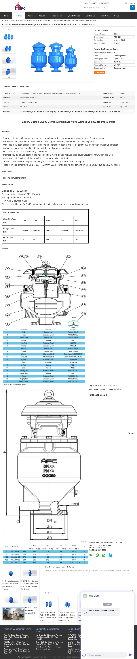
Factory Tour (57, 16)
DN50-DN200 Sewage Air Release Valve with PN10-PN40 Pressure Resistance (29, 585)
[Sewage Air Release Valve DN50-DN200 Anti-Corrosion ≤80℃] (11, 599)
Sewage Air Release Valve (27, 21)
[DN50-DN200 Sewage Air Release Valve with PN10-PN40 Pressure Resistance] (30, 573)
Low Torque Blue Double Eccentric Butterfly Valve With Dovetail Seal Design (80, 644)
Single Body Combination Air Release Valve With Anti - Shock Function (49, 643)
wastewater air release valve (105, 385)
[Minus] (130, 595)
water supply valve (96, 389)
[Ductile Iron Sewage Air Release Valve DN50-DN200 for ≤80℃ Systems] (11, 573)
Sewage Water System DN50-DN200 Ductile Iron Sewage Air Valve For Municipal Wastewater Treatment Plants (67, 619)
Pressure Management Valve (17, 629)
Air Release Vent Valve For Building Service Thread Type (49, 648)
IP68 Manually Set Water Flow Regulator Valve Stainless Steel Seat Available (17, 644)
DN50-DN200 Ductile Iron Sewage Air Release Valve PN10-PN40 (29, 612)
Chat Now (104, 16)
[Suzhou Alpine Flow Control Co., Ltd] (16, 6)
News (116, 16)
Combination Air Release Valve (47, 630)
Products (18, 16)
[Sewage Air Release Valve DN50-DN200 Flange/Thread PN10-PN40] (49, 604)
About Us (42, 16)
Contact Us (90, 16)
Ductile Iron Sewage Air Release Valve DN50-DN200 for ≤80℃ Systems (10, 585)
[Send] (130, 655)
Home (6, 16)
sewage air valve (114, 389)
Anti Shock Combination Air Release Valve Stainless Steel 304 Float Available (49, 637)
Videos (30, 16)
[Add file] (84, 655)
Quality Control (74, 16)
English (130, 3)
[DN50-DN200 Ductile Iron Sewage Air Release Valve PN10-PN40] (30, 599)
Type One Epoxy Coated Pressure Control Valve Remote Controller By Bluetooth (16, 637)
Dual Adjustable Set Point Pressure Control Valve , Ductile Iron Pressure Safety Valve (17, 651)
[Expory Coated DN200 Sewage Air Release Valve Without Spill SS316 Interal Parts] (9, 36)
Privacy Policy (23, 657)
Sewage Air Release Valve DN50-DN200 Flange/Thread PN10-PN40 (48, 616)
